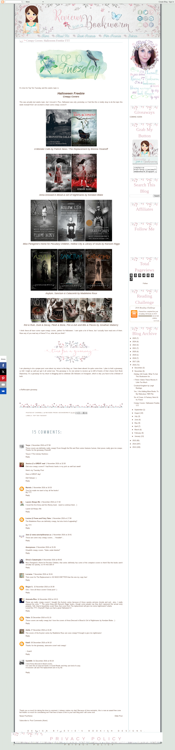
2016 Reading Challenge (145, 307)
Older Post (119, 716)
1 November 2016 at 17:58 (61, 518)
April (136, 426)
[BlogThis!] (79, 413)
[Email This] (76, 413)
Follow (145, 283)
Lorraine (29, 574)
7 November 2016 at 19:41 (43, 574)
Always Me (37, 509)
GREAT (34, 474)
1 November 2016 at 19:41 (62, 535)
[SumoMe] (3, 391)
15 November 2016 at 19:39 (44, 587)
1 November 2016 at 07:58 (40, 445)
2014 (134, 444)
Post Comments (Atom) (38, 720)
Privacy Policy (90, 745)
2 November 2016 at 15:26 (46, 547)
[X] (3, 372)
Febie (28, 617)
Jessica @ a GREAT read (35, 463)
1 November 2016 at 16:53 (42, 487)
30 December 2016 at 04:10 (41, 643)
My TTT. (29, 492)
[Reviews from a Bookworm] (145, 165)
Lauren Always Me (33, 502)
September (139, 410)
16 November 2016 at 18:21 (48, 599)
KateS (28, 643)
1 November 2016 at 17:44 (50, 502)
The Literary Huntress (40, 454)
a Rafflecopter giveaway (28, 390)
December (138, 368)
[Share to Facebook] (84, 413)
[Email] (3, 384)
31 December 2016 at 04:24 (43, 661)
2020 (134, 352)
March (137, 430)
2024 (134, 342)
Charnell (141, 311)
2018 (134, 358)
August (137, 413)
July (136, 416)
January (137, 436)
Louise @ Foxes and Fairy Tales (38, 518)
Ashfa (28, 630)
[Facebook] (3, 365)
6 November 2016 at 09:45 (52, 560)
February (138, 433)
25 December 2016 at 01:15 (41, 617)
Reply (28, 457)
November (138, 371)
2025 (134, 338)
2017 (134, 361)
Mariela (28, 487)
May (136, 423)
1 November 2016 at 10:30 (56, 463)
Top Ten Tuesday (34, 88)
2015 (134, 440)
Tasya (28, 445)
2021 (134, 348)
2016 (134, 365)
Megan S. (29, 587)
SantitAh (29, 661)
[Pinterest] (3, 378)
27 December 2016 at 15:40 (41, 630)
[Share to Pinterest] (86, 413)
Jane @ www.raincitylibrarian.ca (38, 535)
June (136, 420)
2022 (134, 345)
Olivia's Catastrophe (34, 560)
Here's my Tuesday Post (35, 470)
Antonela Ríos (31, 599)
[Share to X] (81, 413)
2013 (134, 447)
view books (156, 321)
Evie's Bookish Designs (104, 731)
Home (30, 716)
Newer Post (23, 716)
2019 (134, 355)
